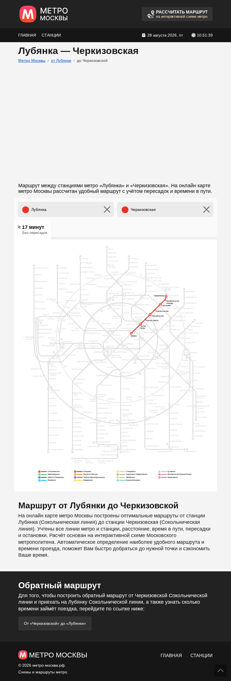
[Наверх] (220, 670)
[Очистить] (107, 209)
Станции (51, 35)
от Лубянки (61, 60)
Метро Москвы (31, 60)
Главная (27, 35)
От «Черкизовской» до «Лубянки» (55, 623)
